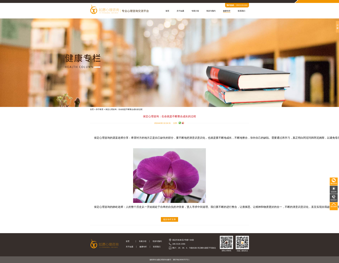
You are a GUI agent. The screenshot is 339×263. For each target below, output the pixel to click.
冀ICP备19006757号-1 (181, 260)
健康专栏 (226, 11)
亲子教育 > (100, 109)
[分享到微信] (180, 123)
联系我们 (241, 11)
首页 (167, 11)
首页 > (92, 109)
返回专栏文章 (169, 219)
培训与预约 (211, 11)
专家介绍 (195, 11)
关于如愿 (180, 11)
